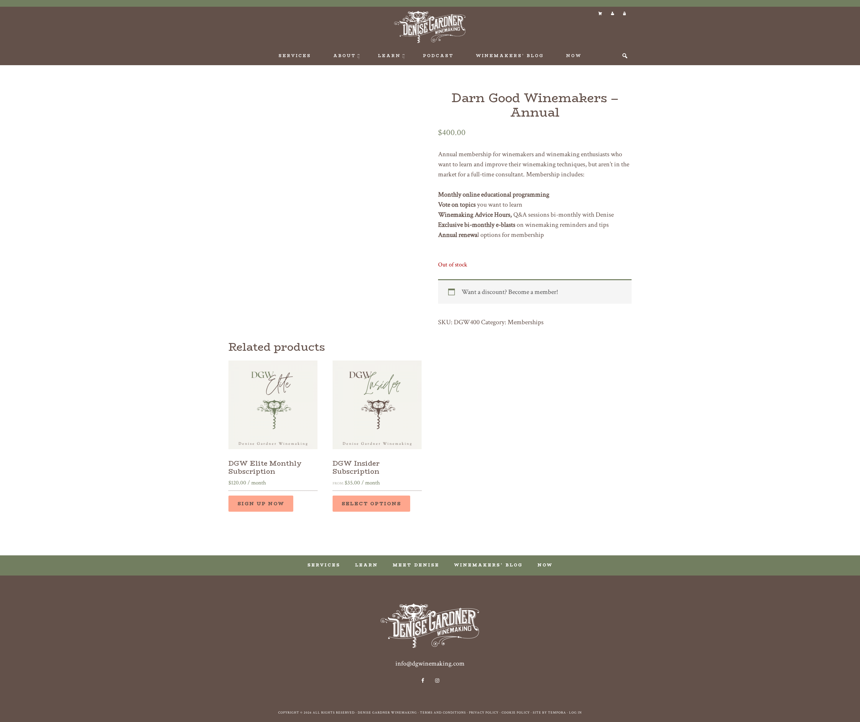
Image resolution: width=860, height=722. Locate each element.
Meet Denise (416, 565)
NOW (545, 565)
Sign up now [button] (261, 503)
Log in (575, 713)
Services (323, 565)
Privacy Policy (484, 713)
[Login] (624, 13)
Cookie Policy (516, 713)
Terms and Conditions (443, 713)
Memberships (526, 322)
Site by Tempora (549, 713)
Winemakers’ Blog (488, 565)
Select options (371, 503)
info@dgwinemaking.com (430, 663)
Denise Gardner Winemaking (430, 27)
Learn (366, 565)
